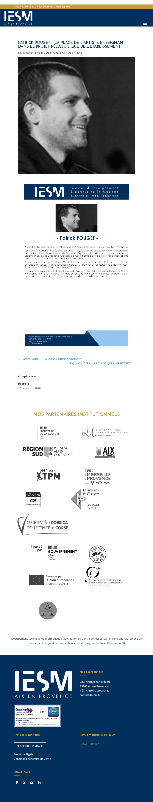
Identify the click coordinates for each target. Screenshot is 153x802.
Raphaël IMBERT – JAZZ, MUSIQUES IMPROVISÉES (102, 363)
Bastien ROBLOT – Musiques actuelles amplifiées (49, 359)
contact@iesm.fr (90, 695)
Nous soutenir (45, 6)
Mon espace (63, 6)
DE (20, 52)
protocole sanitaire (30, 746)
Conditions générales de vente (32, 759)
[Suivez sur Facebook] (17, 783)
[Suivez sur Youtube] (32, 783)
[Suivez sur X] (24, 783)
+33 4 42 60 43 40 (24, 6)
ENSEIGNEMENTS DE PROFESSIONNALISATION (52, 52)
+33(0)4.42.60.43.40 (97, 690)
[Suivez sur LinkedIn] (39, 783)
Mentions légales (24, 754)
